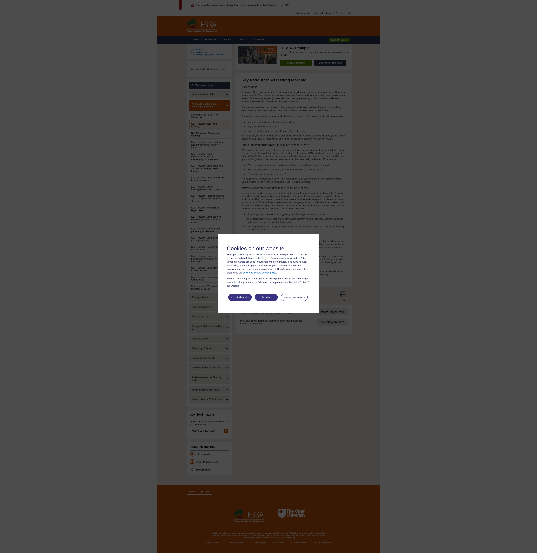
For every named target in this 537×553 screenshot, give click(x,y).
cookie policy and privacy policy (259, 272)
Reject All (266, 297)
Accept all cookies (240, 297)
